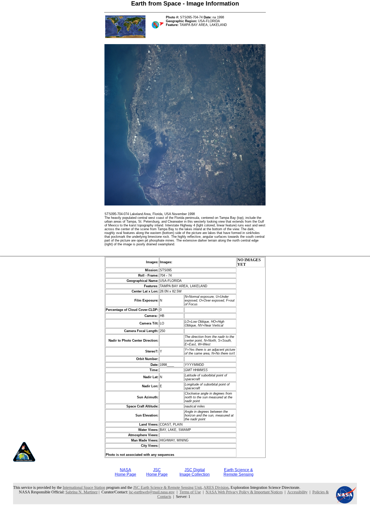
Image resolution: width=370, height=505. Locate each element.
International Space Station (84, 487)
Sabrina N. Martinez (81, 492)
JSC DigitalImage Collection (194, 472)
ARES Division (216, 487)
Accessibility (297, 492)
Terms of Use (190, 492)
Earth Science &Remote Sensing (238, 472)
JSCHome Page (157, 472)
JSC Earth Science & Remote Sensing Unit (167, 487)
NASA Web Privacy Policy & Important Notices (244, 492)
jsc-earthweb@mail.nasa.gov (152, 492)
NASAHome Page (125, 472)
